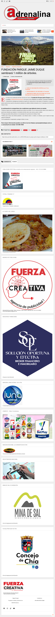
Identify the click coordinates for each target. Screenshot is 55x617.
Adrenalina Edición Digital (39, 600)
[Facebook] (2, 1)
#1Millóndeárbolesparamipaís (17, 99)
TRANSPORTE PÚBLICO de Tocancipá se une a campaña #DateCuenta (14, 153)
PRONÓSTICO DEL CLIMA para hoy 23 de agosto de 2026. (29, 31)
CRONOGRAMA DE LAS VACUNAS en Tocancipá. (37, 91)
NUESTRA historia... (15, 602)
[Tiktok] (7, 1)
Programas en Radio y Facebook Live (15, 600)
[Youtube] (9, 1)
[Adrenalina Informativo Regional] (27, 22)
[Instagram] (4, 1)
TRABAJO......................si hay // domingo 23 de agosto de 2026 (46, 31)
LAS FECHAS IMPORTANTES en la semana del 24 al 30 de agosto (11, 30)
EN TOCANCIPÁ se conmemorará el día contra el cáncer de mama (39, 153)
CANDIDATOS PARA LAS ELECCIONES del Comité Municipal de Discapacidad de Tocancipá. (37, 94)
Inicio (2, 66)
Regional (8, 66)
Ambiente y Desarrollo (17, 66)
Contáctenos (39, 598)
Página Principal (15, 598)
